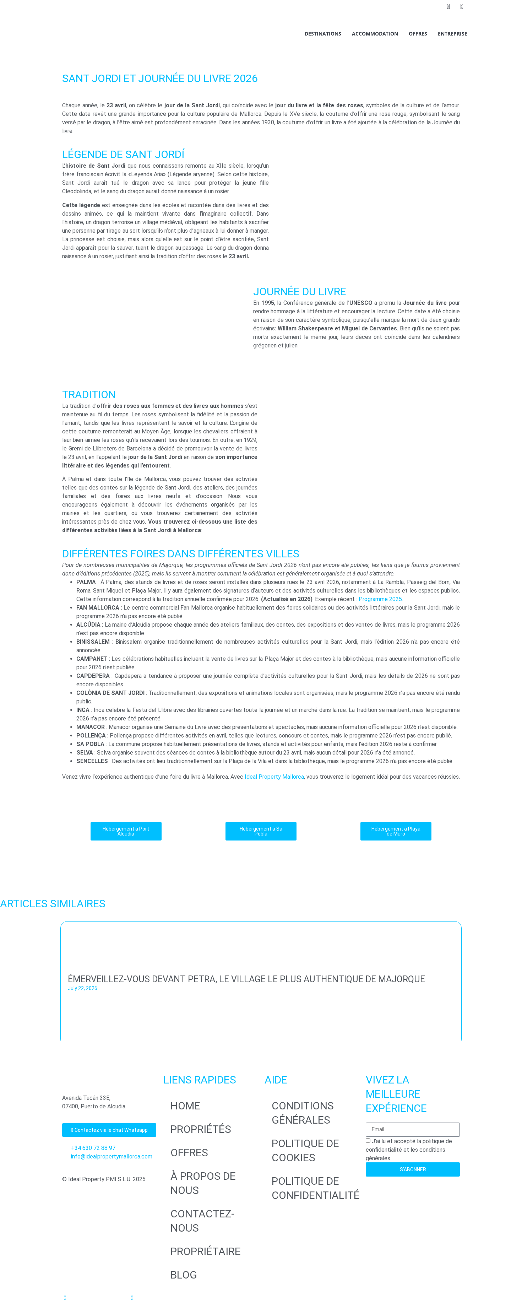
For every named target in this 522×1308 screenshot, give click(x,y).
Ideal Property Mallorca (274, 776)
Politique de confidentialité (315, 1188)
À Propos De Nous (203, 1183)
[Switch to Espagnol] (422, 7)
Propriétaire (205, 1251)
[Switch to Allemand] (408, 7)
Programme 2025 (380, 599)
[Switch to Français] (435, 7)
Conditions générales (303, 1112)
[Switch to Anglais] (395, 7)
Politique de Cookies (305, 1150)
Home (185, 1105)
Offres (418, 33)
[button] (3, 985)
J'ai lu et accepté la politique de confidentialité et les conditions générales (409, 1150)
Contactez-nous (202, 1220)
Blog (183, 1275)
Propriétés (200, 1129)
